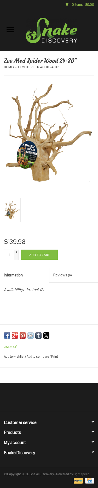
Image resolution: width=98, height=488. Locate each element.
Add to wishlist (14, 356)
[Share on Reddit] (30, 335)
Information (13, 275)
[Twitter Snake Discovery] (44, 399)
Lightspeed (81, 474)
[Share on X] (46, 335)
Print (54, 356)
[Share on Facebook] (7, 335)
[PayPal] (77, 481)
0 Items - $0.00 (82, 5)
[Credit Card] (88, 481)
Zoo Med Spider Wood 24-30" (37, 67)
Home (8, 67)
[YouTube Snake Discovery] (53, 399)
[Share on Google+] (15, 335)
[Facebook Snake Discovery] (35, 399)
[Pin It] (23, 335)
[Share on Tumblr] (38, 335)
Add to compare (38, 356)
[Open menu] (10, 29)
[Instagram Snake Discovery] (63, 399)
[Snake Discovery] (59, 30)
